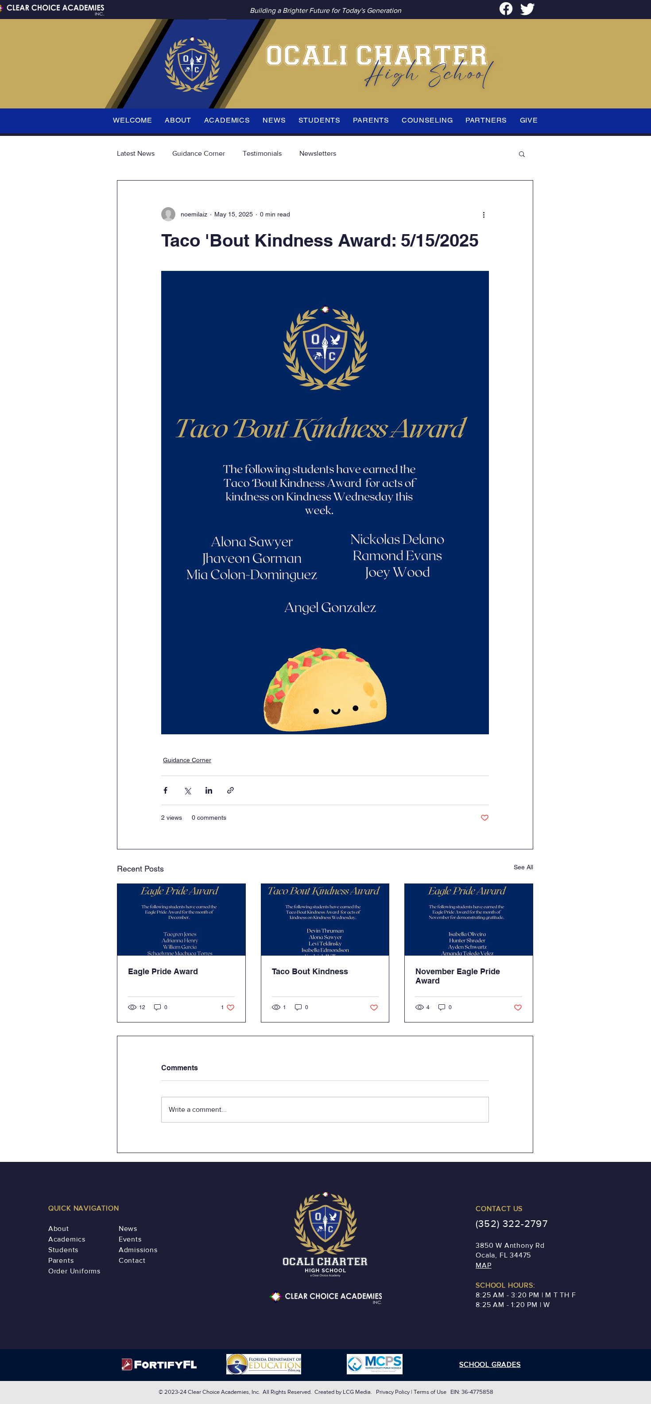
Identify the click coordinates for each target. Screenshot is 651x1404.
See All (523, 867)
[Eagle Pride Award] (181, 920)
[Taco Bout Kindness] (325, 920)
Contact (132, 1260)
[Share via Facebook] (165, 790)
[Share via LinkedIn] (209, 790)
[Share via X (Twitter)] (187, 790)
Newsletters (317, 153)
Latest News (136, 153)
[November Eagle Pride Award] (469, 920)
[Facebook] (506, 8)
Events (130, 1239)
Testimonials (262, 153)
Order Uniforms (74, 1271)
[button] (522, 153)
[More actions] (483, 214)
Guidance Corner (198, 153)
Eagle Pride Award (163, 971)
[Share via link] (230, 790)
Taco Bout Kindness (310, 971)
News (128, 1228)
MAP (483, 1265)
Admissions (138, 1250)
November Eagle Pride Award (457, 976)
